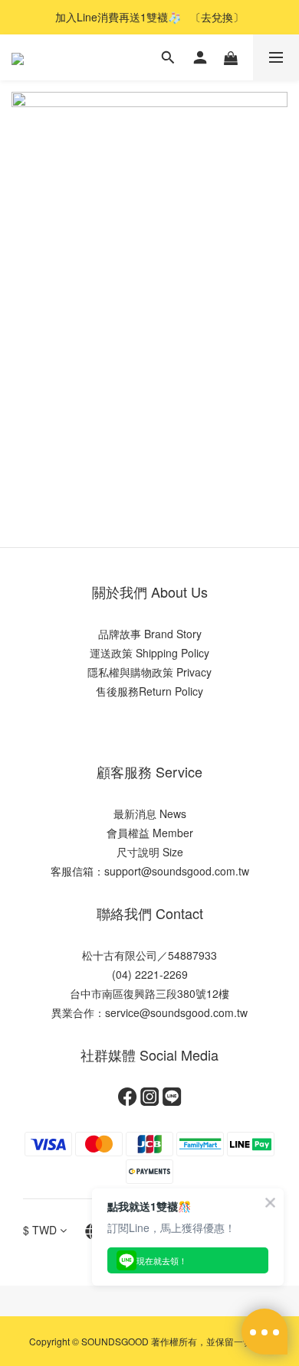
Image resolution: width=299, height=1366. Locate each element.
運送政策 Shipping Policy (149, 652)
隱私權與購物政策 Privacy (149, 672)
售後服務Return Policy (149, 691)
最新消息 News (149, 813)
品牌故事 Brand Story (150, 633)
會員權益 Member (150, 832)
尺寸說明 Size (150, 851)
